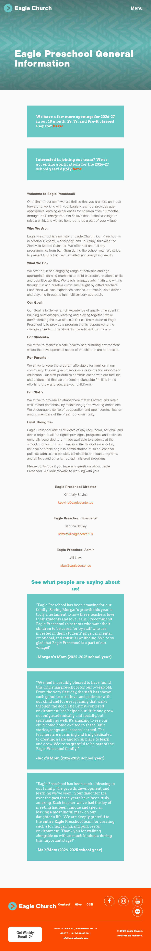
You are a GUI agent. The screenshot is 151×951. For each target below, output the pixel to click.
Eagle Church (28, 8)
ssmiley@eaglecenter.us (75, 534)
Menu (137, 8)
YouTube (138, 901)
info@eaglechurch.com (75, 938)
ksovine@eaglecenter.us (75, 502)
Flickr (138, 912)
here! (58, 126)
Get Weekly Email (25, 934)
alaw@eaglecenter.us (75, 565)
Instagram (123, 901)
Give (78, 905)
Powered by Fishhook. (130, 935)
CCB (90, 905)
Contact (64, 905)
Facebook (109, 901)
